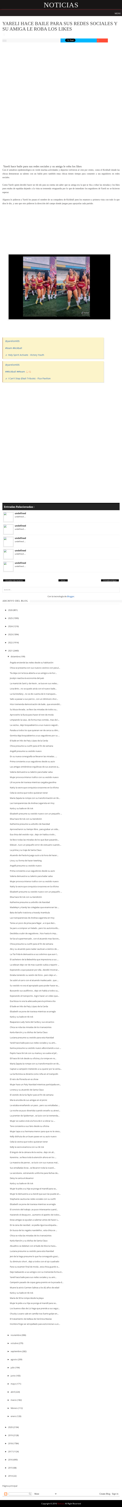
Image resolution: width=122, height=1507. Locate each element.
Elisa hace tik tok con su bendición (26, 818)
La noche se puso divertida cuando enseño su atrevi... (35, 1110)
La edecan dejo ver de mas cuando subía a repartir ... (34, 964)
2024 (10, 626)
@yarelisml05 (12, 341)
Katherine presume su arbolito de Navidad (30, 824)
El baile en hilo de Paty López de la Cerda (29, 740)
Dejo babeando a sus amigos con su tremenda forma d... (36, 1272)
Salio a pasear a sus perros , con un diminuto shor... (34, 699)
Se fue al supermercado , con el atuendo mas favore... (35, 938)
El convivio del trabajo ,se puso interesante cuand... (34, 1209)
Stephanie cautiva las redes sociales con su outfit (33, 1199)
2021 (10, 650)
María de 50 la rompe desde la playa (27, 1298)
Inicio (63, 580)
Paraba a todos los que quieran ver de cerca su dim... (34, 730)
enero (14, 1416)
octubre (15, 1343)
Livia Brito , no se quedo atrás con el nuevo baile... (33, 688)
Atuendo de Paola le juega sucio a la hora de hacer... (34, 855)
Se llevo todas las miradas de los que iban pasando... (34, 839)
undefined (20, 513)
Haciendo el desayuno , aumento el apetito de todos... (35, 1214)
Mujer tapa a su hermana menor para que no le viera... (35, 1131)
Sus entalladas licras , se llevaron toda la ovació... (32, 1167)
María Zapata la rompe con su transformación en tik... (35, 798)
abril (13, 1391)
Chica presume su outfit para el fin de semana (31, 745)
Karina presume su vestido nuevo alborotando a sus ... (35, 1048)
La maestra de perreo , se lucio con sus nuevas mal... (34, 1162)
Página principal (9, 1485)
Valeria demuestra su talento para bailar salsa (31, 772)
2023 (10, 634)
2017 (10, 1451)
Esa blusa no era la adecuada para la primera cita (32, 1001)
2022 (10, 642)
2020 (10, 1427)
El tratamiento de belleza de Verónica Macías (31, 1318)
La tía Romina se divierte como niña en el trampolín (34, 1074)
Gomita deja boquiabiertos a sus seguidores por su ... (35, 735)
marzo (14, 1400)
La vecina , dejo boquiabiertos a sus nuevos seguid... (34, 725)
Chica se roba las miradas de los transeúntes (30, 1027)
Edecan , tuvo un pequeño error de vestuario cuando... (35, 844)
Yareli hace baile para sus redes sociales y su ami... (33, 1042)
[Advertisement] (61, 69)
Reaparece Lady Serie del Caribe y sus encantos (32, 1022)
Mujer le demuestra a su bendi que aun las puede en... (35, 1193)
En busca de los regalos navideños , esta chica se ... (33, 1230)
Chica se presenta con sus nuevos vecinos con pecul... (35, 667)
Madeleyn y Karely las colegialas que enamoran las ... (34, 907)
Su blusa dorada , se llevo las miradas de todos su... (34, 709)
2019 (10, 1435)
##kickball (10, 371)
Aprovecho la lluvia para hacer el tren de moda (32, 714)
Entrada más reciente (14, 580)
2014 (10, 1475)
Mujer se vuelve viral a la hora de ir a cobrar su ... (32, 1120)
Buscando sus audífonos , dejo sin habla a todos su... (34, 990)
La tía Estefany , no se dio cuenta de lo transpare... (33, 693)
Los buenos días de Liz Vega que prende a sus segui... (35, 1308)
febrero (14, 1408)
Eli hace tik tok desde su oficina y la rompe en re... (33, 1058)
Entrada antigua (109, 580)
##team (21, 371)
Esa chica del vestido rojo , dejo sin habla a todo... (33, 834)
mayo (14, 1383)
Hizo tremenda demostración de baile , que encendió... (35, 704)
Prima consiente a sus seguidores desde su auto (32, 761)
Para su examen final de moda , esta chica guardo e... (34, 1266)
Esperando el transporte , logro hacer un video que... (34, 995)
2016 (10, 1459)
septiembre (16, 1351)
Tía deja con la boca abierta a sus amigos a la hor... (33, 673)
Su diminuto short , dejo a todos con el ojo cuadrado (34, 1261)
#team (8, 348)
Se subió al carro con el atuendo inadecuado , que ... (34, 980)
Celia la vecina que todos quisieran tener (29, 792)
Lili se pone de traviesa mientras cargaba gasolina (33, 782)
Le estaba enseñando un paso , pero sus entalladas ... (35, 1105)
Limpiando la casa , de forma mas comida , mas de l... (34, 719)
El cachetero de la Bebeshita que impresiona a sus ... (34, 959)
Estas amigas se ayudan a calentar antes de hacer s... (34, 1219)
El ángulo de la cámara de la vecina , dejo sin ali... (32, 1152)
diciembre (15, 656)
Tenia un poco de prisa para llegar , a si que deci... (33, 923)
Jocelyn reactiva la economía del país (27, 678)
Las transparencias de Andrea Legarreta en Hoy (32, 803)
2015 (10, 1467)
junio (13, 1375)
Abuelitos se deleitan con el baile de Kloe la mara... (33, 1245)
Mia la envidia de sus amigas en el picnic (28, 1100)
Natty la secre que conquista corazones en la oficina (34, 787)
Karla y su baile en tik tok (21, 808)
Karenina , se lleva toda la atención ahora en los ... (33, 1157)
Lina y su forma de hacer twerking (26, 860)
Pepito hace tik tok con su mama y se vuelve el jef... (34, 1053)
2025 (10, 618)
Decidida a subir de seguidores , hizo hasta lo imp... (33, 933)
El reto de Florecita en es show (24, 1079)
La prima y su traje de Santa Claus (25, 850)
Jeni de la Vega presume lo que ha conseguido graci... (34, 1256)
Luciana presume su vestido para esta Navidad (32, 1037)
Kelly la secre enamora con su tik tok (27, 1147)
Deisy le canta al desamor (22, 1178)
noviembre (16, 1335)
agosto (14, 1359)
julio (13, 1367)
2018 (10, 1443)
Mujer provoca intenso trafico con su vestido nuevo (34, 777)
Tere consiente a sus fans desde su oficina (29, 1126)
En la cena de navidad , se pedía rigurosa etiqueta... (34, 1225)
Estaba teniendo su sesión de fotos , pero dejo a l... (33, 975)
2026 (10, 610)
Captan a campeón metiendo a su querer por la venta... (36, 1068)
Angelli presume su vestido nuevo (26, 751)
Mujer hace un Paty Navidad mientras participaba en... (35, 1084)
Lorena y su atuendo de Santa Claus (27, 1089)
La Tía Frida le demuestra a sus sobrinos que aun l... (34, 954)
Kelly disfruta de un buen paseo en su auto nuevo (33, 1136)
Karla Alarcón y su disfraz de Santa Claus (28, 1032)
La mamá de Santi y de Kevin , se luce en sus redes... (34, 683)
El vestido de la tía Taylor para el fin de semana (31, 1094)
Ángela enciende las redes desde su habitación (31, 662)
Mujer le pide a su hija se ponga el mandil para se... (33, 1188)
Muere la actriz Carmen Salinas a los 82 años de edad (34, 1287)
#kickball (17, 348)
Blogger (70, 596)
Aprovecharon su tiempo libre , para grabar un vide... (34, 829)
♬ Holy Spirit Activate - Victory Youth (24, 354)
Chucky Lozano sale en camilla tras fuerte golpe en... (34, 1313)
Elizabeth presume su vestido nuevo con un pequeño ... (36, 813)
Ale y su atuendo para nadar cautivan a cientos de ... (34, 949)
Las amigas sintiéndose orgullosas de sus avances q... (35, 766)
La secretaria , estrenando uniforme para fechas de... (34, 1173)
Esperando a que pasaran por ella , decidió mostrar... (34, 969)
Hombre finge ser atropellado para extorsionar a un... (35, 1324)
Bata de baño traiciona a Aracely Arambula (30, 912)
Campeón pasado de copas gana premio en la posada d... (36, 1282)
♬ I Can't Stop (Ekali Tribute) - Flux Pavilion (28, 378)
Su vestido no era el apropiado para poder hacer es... (34, 985)
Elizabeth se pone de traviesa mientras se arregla (33, 1011)
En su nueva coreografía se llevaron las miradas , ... (33, 756)
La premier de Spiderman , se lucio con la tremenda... (34, 1115)
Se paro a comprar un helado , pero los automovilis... (34, 928)
